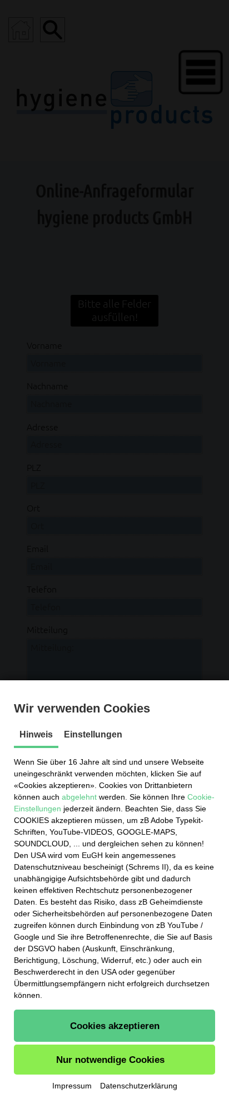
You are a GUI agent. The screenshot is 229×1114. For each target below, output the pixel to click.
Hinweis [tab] (36, 734)
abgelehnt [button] (79, 796)
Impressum (72, 1085)
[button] (114, 1026)
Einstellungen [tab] (93, 734)
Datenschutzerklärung (138, 1085)
